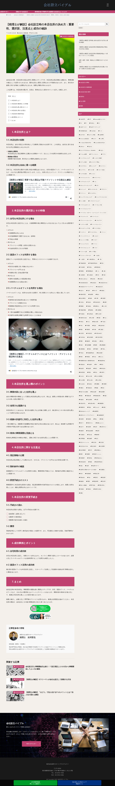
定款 (95, 325)
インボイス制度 (98, 158)
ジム (95, 181)
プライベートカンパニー (86, 220)
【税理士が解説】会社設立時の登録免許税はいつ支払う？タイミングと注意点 (93, 54)
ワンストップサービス (85, 255)
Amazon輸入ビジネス (100, 119)
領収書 (82, 489)
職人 (96, 419)
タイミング (83, 189)
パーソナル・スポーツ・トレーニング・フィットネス (93, 212)
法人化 (82, 376)
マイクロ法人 (97, 228)
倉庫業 (91, 294)
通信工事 (97, 473)
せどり (94, 138)
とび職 (102, 138)
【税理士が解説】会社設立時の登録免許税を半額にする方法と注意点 (93, 48)
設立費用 (102, 446)
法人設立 (82, 384)
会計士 (82, 290)
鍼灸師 (82, 481)
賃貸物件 (82, 458)
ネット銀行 (83, 201)
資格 (91, 462)
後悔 (96, 345)
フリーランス (95, 216)
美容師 (89, 419)
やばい (101, 150)
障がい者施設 (83, 485)
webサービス (83, 127)
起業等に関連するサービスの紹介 (88, 469)
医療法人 (97, 306)
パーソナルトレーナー (85, 208)
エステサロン (83, 166)
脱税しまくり (100, 423)
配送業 (103, 477)
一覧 (100, 259)
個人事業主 (83, 298)
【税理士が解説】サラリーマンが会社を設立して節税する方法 (48, 679)
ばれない (82, 146)
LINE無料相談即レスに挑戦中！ (35, 783)
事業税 (82, 271)
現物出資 (89, 395)
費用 (81, 106)
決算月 (102, 372)
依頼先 (102, 290)
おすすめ (82, 134)
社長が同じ (83, 403)
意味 (90, 349)
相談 (105, 395)
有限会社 (82, 364)
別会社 (89, 302)
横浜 (90, 372)
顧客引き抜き (98, 489)
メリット (103, 232)
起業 (88, 465)
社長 (97, 399)
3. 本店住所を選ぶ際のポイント (18, 107)
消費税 (97, 384)
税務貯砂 (82, 407)
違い (90, 477)
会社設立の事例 (84, 82)
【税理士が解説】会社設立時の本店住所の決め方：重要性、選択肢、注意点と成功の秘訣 (47, 15)
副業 (105, 302)
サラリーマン (97, 177)
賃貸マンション (97, 454)
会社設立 (80, 27)
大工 (89, 321)
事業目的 (98, 267)
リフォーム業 (83, 251)
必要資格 (82, 349)
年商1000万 (99, 333)
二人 (98, 271)
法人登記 (35, 33)
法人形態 (82, 101)
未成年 (90, 364)
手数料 (96, 349)
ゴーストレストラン (85, 177)
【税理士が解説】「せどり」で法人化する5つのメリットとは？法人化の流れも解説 (49, 693)
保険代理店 (83, 294)
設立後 (102, 442)
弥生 (102, 341)
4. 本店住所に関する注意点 (17, 110)
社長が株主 (92, 403)
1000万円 (82, 119)
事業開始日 (90, 271)
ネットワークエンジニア (86, 197)
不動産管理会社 (93, 263)
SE (99, 123)
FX (81, 123)
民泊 (96, 372)
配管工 (96, 477)
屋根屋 (88, 329)
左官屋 (82, 333)
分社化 (82, 302)
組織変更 (96, 411)
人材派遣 (82, 275)
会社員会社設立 (84, 282)
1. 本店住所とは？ (14, 100)
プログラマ (99, 220)
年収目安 (90, 333)
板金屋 (82, 368)
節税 (104, 407)
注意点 (90, 384)
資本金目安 (83, 462)
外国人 (82, 321)
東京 (102, 364)
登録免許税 (97, 395)
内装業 (103, 298)
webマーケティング (95, 127)
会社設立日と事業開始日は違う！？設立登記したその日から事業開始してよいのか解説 (50, 667)
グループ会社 (101, 169)
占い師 (104, 306)
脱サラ (82, 423)
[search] (107, 24)
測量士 (82, 387)
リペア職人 (93, 251)
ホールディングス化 (85, 228)
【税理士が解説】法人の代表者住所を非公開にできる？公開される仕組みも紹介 (93, 67)
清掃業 (104, 384)
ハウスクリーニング (94, 201)
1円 (90, 119)
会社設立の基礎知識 (19, 15)
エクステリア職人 (95, 162)
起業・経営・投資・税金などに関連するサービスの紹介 (93, 61)
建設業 (88, 341)
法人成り (91, 380)
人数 (104, 271)
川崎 (95, 329)
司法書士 (82, 314)
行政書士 (82, 434)
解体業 (97, 434)
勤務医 (82, 306)
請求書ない (98, 450)
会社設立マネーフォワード (86, 286)
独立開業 (102, 391)
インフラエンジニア (85, 158)
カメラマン (83, 169)
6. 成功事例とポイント (15, 117)
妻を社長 (96, 321)
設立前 (94, 442)
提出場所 (100, 353)
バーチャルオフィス (85, 205)
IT (86, 123)
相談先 (82, 399)
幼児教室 (91, 337)
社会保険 (90, 399)
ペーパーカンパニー (97, 224)
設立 (97, 438)
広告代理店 (99, 337)
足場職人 (103, 469)
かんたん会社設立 (84, 138)
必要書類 (103, 345)
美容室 (82, 419)
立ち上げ (97, 407)
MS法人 (92, 123)
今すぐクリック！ (31, 743)
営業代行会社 (83, 317)
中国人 (90, 267)
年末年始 (82, 337)
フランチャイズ (84, 216)
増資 (99, 317)
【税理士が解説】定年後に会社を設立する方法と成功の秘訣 (93, 41)
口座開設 (99, 310)
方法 (95, 356)
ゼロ (97, 185)
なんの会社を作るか (100, 142)
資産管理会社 (99, 462)
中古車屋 (82, 267)
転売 (81, 473)
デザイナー (104, 189)
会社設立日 (100, 286)
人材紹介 (91, 275)
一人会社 (97, 255)
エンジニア (93, 166)
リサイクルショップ (85, 247)
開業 (89, 481)
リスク (95, 247)
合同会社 (91, 314)
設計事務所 (83, 450)
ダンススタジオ (93, 189)
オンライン (103, 166)
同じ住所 (99, 314)
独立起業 (94, 391)
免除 (91, 298)
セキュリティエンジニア (86, 185)
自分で (82, 426)
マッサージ (83, 232)
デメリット (83, 193)
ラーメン (95, 244)
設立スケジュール (84, 442)
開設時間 (96, 481)
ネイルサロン (93, 193)
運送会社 (82, 477)
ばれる (90, 146)
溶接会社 (90, 387)
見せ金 (90, 434)
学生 (81, 325)
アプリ (104, 154)
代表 (104, 275)
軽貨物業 (89, 473)
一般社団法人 (92, 259)
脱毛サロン (90, 423)
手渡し (103, 349)
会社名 (93, 278)
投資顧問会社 (91, 353)
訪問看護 (82, 438)
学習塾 (88, 325)
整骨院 (88, 356)
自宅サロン (103, 426)
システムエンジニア (85, 181)
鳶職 (81, 493)
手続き (82, 353)
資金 (81, 465)
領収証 (89, 489)
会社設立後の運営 (85, 92)
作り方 (95, 290)
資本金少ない (99, 458)
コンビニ (93, 173)
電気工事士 (102, 485)
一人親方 (82, 259)
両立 (102, 263)
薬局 (98, 430)
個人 (98, 294)
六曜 (97, 298)
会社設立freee (103, 282)
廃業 (81, 341)
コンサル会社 (83, 173)
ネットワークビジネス (101, 197)
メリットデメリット (85, 236)
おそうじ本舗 (92, 134)
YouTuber (93, 131)
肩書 (102, 419)
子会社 (103, 321)
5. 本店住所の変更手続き (16, 114)
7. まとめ (11, 120)
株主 (96, 368)
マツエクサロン (93, 232)
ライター (95, 240)
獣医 (81, 395)
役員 (81, 345)
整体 (81, 356)
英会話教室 (90, 430)
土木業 (92, 317)
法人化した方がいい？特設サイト (79, 783)
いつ (101, 131)
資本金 (90, 458)
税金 (90, 407)
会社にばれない (84, 278)
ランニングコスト (84, 244)
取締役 (91, 310)
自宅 (96, 426)
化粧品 (89, 306)
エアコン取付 (83, 162)
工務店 (101, 329)
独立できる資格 (84, 391)
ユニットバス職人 (84, 240)
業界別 (82, 96)
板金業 (89, 368)
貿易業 (88, 454)
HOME (9, 15)
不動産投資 (83, 263)
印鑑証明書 (83, 310)
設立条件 (94, 446)
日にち (101, 356)
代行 (98, 275)
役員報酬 (89, 345)
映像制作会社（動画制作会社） (87, 360)
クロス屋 (92, 169)
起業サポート (96, 465)
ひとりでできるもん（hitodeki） (88, 150)
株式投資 (82, 372)
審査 (81, 329)
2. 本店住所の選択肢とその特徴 (18, 103)
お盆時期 (101, 134)
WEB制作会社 (83, 131)
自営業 (89, 426)
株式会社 (103, 368)
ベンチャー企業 (84, 224)
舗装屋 (82, 430)
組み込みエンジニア (85, 411)
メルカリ (96, 236)
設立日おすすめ (84, 446)
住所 (32, 33)
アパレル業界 (83, 154)
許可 (91, 450)
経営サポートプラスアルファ (87, 415)
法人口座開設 (99, 376)
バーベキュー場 (98, 205)
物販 (97, 387)
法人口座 (90, 376)
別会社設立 (97, 302)
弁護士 (95, 341)
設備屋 (90, 438)
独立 (103, 387)
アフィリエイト (94, 154)
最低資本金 (102, 360)
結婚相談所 (101, 415)
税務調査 (101, 403)
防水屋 (103, 481)
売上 (105, 317)
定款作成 (102, 325)
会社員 (100, 278)
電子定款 (93, 485)
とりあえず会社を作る (85, 142)
